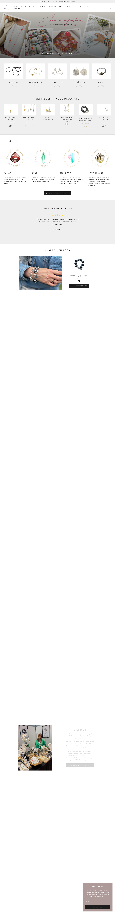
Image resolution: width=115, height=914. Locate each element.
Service (79, 6)
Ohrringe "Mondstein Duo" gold (48, 119)
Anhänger (52, 6)
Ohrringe (43, 6)
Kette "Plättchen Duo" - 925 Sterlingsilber (29, 119)
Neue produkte (67, 98)
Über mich (88, 6)
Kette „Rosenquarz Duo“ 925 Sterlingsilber (10, 119)
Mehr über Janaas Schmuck (80, 765)
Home (16, 6)
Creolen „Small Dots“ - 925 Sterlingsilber (104, 119)
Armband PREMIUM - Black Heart (79, 276)
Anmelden (97, 907)
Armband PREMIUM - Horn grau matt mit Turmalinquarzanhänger (86, 119)
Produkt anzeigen (79, 286)
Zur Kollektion (14, 86)
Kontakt (17, 8)
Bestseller (44, 98)
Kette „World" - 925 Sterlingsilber (66, 118)
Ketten (23, 6)
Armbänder (33, 6)
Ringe (61, 6)
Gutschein (69, 6)
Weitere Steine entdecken (57, 193)
